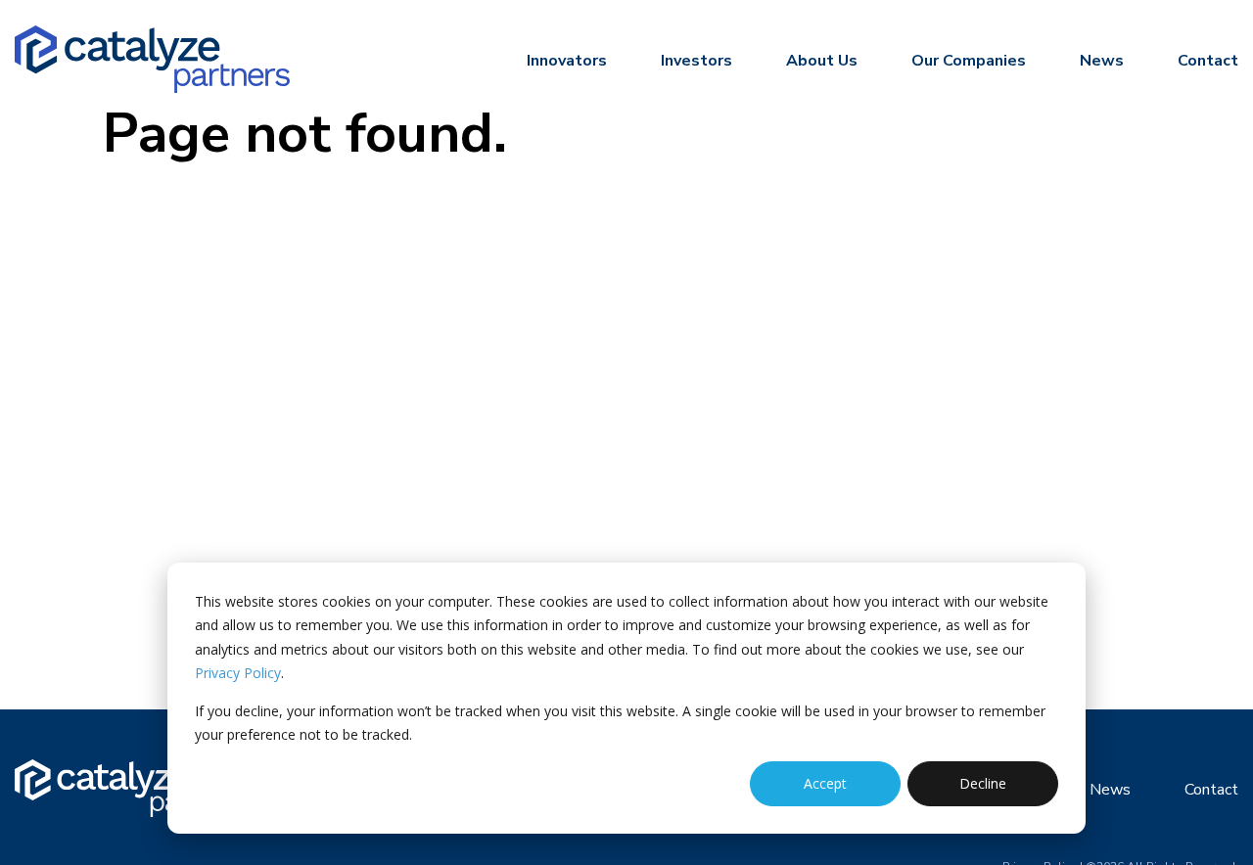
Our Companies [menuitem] (968, 60)
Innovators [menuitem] (567, 60)
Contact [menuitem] (1208, 60)
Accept (825, 783)
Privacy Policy (238, 672)
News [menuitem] (1102, 60)
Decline (982, 783)
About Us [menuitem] (822, 60)
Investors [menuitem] (696, 60)
